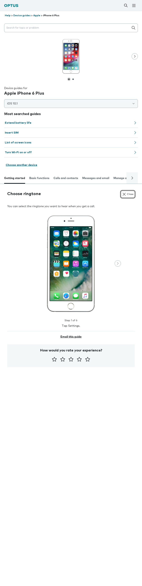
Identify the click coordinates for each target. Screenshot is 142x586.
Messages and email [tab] (95, 178)
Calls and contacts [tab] (66, 178)
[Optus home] (11, 5)
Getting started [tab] (14, 178)
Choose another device (21, 165)
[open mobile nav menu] (134, 5)
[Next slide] (135, 56)
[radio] (54, 359)
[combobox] (67, 28)
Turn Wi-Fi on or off (18, 152)
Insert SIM (12, 132)
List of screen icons (18, 142)
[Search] (126, 5)
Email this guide (71, 336)
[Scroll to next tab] (132, 178)
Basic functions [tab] (39, 178)
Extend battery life (18, 122)
